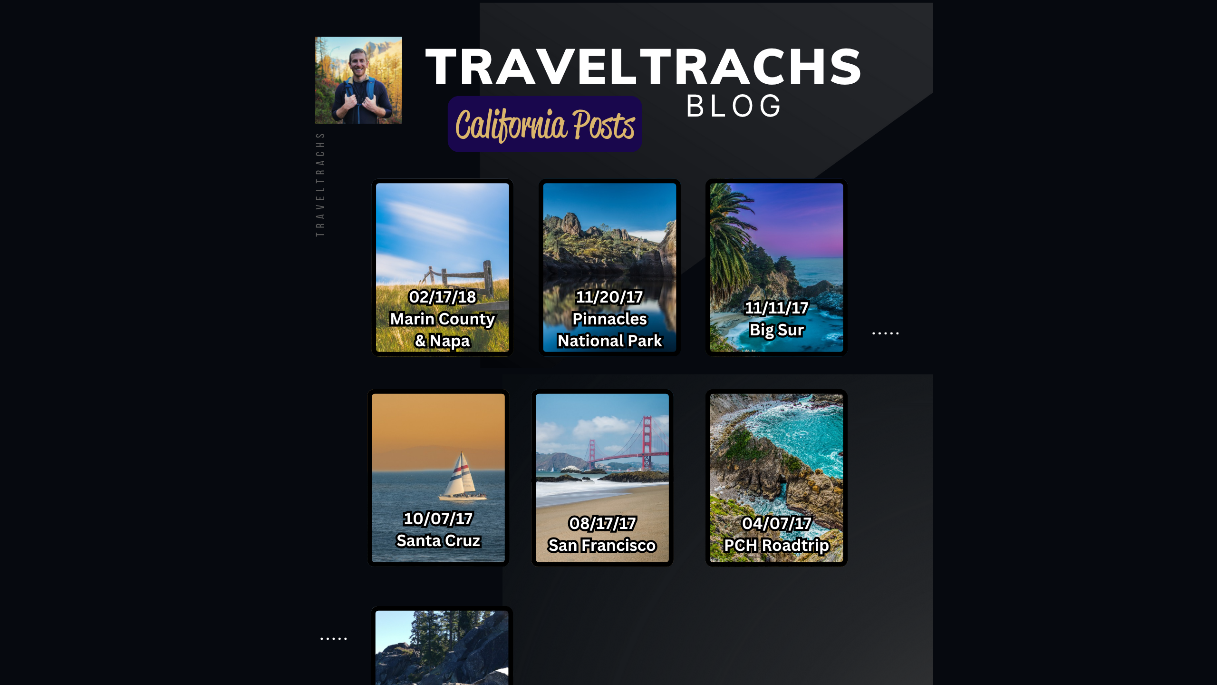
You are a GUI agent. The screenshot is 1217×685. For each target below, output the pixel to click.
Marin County (442, 318)
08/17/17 (602, 523)
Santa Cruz (438, 540)
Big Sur (777, 329)
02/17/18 (442, 296)
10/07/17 (438, 518)
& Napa (442, 340)
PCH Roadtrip (777, 545)
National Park (609, 340)
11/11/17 (777, 307)
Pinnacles (609, 318)
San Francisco (602, 545)
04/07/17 (776, 523)
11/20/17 (610, 296)
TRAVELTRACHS (322, 183)
